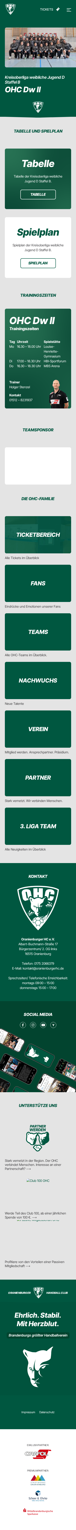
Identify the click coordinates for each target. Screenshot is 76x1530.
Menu (68, 10)
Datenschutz (47, 1412)
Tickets (46, 9)
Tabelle (38, 194)
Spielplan (38, 263)
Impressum (28, 1412)
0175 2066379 (44, 963)
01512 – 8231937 (20, 400)
